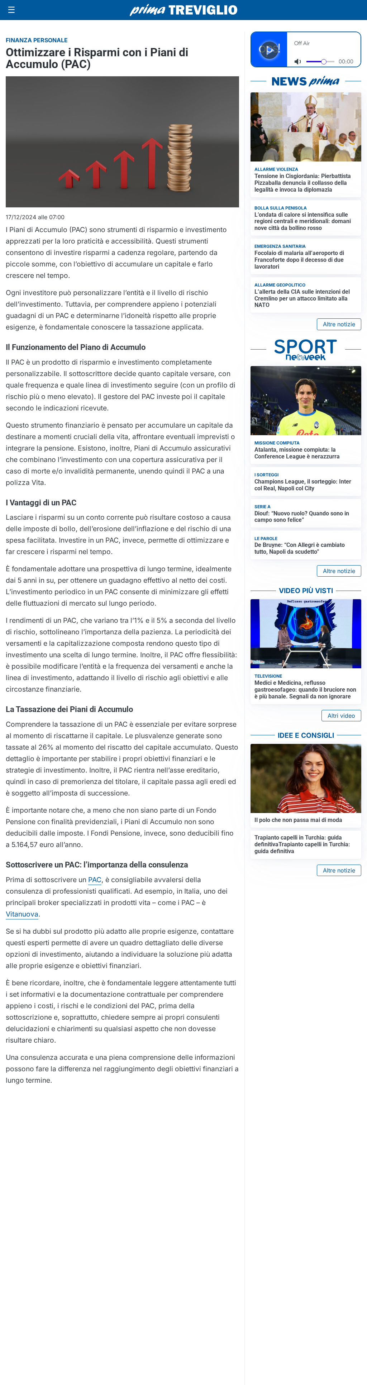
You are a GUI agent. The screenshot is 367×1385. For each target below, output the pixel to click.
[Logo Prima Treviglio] (183, 10)
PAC (94, 879)
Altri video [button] (341, 715)
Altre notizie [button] (339, 324)
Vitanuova (22, 914)
